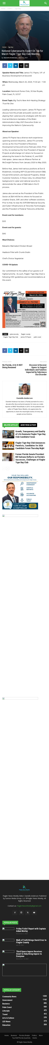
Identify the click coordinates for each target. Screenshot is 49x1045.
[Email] (21, 65)
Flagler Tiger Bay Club (10, 337)
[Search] (45, 3)
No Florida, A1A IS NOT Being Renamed (12, 366)
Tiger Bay (18, 9)
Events (35, 1038)
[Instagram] (21, 912)
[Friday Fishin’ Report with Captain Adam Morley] (8, 932)
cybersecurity (14, 334)
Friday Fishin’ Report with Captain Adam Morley (31, 929)
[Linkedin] (15, 65)
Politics (10, 9)
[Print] (26, 65)
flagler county (25, 334)
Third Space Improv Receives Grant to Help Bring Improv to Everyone (29, 953)
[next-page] (7, 468)
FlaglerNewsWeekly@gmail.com (29, 906)
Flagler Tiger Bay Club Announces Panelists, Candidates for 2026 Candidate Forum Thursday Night (30, 446)
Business (14, 1035)
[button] (4, 3)
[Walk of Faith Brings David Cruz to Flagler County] (8, 943)
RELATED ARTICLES (11, 425)
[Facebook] (4, 65)
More (41, 1035)
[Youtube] (34, 912)
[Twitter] (10, 65)
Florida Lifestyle (24, 1035)
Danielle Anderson (10, 58)
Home (3, 9)
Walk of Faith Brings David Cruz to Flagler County (31, 941)
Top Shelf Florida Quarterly (21, 1038)
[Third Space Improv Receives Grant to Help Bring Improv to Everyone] (8, 954)
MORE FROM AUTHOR (28, 425)
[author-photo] (24, 395)
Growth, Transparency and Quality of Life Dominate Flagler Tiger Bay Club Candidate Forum (30, 434)
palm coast (37, 337)
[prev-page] (3, 468)
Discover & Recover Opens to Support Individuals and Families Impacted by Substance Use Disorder (36, 370)
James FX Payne (26, 337)
